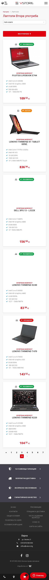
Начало (6, 12)
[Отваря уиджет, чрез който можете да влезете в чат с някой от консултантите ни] (38, 575)
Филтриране (23, 34)
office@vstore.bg (27, 546)
